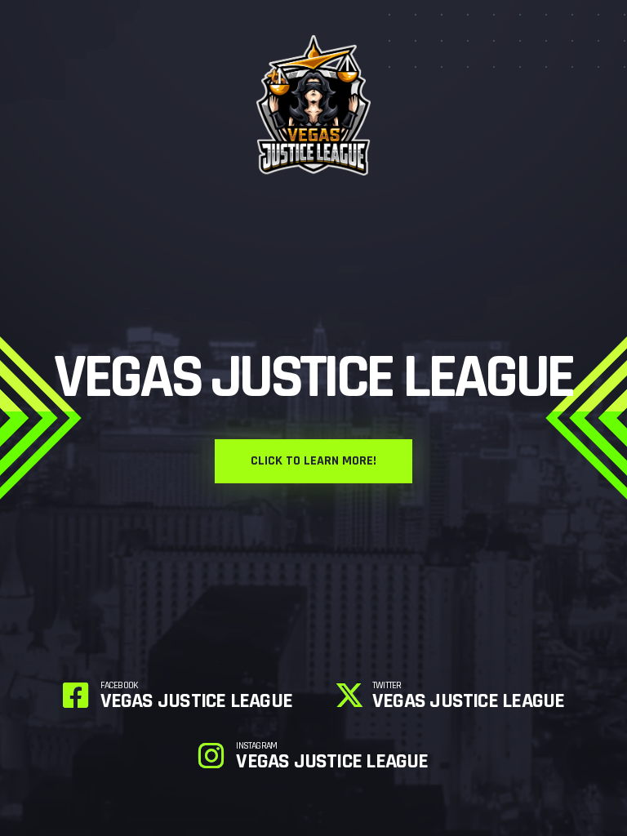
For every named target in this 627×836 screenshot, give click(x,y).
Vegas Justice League (196, 696)
